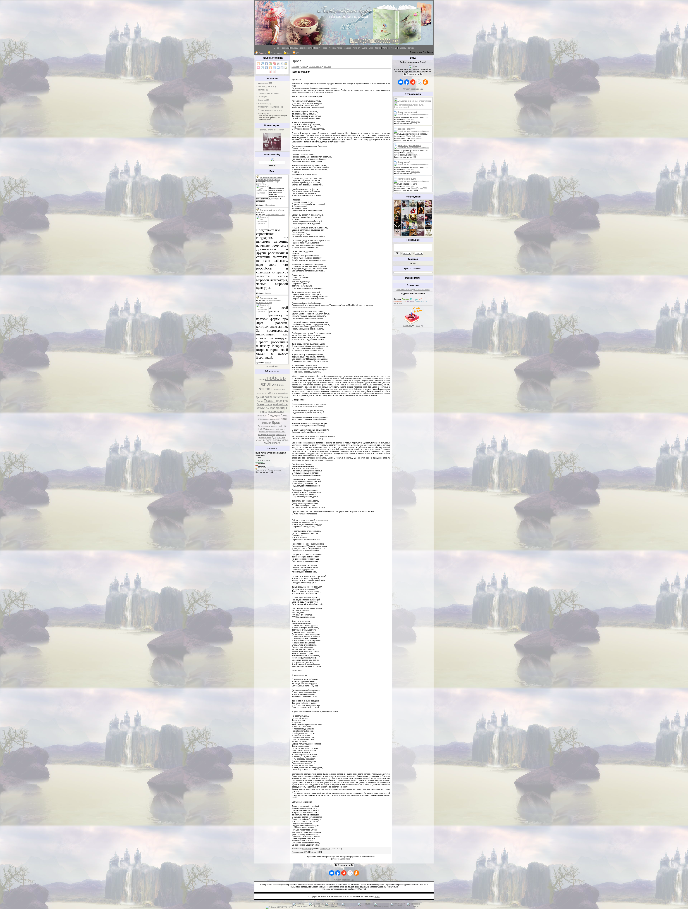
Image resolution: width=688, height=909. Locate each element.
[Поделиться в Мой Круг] (262, 67)
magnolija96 (325, 849)
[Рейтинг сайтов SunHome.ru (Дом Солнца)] (333, 907)
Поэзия (316, 48)
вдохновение (274, 440)
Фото (384, 48)
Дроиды (281, 408)
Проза (324, 48)
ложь (285, 440)
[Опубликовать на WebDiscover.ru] (286, 67)
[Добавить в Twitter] (278, 67)
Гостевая (392, 48)
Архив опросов (274, 470)
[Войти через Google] (419, 82)
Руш (418, 326)
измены (260, 440)
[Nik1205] (397, 235)
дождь (269, 396)
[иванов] (405, 214)
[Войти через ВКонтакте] (400, 82)
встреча (263, 434)
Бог (267, 408)
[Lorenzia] (397, 206)
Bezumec (415, 155)
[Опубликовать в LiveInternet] (278, 63)
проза (261, 419)
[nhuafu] (413, 214)
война (285, 393)
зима (281, 385)
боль (284, 404)
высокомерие (272, 443)
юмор (261, 379)
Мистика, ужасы (265, 86)
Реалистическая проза (268, 110)
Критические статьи (275, 214)
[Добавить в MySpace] (266, 67)
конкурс (266, 422)
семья (261, 407)
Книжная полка (335, 48)
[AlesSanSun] (428, 235)
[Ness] (428, 206)
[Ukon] (405, 221)
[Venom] (405, 235)
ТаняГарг (407, 326)
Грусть (260, 401)
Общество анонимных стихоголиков (414, 101)
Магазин (347, 48)
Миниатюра (263, 83)
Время (277, 422)
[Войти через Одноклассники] (425, 82)
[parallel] (428, 228)
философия (279, 389)
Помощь (294, 48)
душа (260, 397)
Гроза (284, 415)
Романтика (262, 103)
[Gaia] (420, 206)
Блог (371, 48)
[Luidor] (420, 221)
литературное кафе (277, 434)
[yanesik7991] (413, 235)
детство (260, 393)
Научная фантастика (267, 93)
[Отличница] (405, 228)
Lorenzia (410, 119)
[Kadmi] (420, 235)
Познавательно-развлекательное (268, 301)
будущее (274, 415)
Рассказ (261, 114)
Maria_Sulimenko (413, 136)
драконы (278, 411)
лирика (278, 393)
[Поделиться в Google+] (274, 63)
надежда (282, 400)
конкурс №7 (273, 429)
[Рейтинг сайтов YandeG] (398, 907)
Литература (264, 426)
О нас (276, 48)
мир (276, 385)
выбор (277, 404)
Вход (288, 53)
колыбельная (265, 437)
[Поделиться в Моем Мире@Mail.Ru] (286, 63)
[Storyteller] (413, 206)
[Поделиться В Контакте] (282, 67)
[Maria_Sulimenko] (405, 206)
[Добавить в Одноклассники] (270, 67)
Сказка (261, 97)
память (268, 404)
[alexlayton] (420, 228)
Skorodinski (270, 205)
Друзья (411, 48)
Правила (285, 48)
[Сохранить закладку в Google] (270, 63)
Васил (268, 293)
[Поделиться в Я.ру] (274, 71)
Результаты (260, 470)
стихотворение (280, 397)
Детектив (262, 100)
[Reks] (413, 221)
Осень (260, 404)
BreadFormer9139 (419, 188)
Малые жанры (315, 66)
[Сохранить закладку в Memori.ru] (258, 67)
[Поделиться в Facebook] (266, 63)
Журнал (356, 48)
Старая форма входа (413, 89)
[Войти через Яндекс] (412, 82)
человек (281, 431)
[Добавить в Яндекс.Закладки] (270, 71)
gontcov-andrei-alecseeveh (272, 130)
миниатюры (269, 419)
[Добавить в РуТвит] (274, 67)
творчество (275, 426)
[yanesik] (397, 214)
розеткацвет (416, 138)
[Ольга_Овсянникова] (428, 214)
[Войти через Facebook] (406, 82)
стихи (269, 393)
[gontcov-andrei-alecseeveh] (272, 150)
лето (277, 419)
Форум (378, 48)
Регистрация (276, 53)
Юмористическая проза (268, 107)
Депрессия (278, 437)
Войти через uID (413, 74)
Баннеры (402, 48)
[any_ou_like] (428, 221)
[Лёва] (397, 228)
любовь (275, 377)
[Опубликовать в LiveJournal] (282, 63)
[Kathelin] (397, 221)
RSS (297, 53)
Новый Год (266, 412)
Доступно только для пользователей (412, 289)
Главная (295, 66)
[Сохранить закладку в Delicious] (262, 63)
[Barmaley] (420, 214)
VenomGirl (262, 415)
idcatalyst (415, 121)
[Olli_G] (413, 228)
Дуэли (364, 48)
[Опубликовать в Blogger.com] (258, 63)
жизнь (267, 384)
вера (272, 408)
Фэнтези (261, 90)
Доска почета (306, 48)
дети (284, 418)
